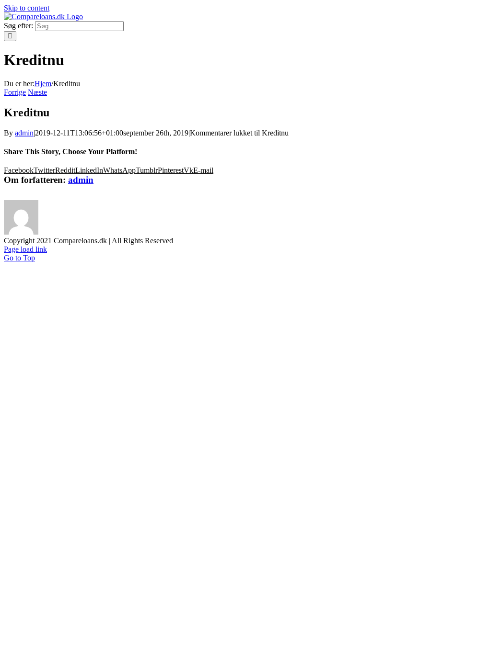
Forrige (15, 92)
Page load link (25, 249)
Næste (37, 92)
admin (24, 133)
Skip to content (26, 8)
